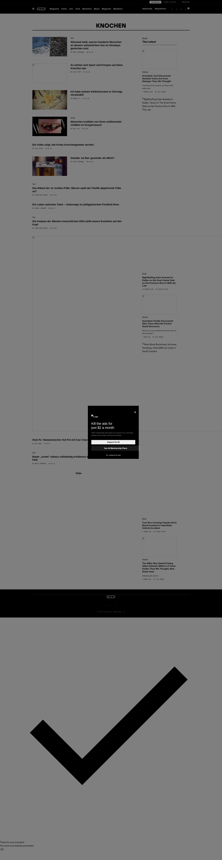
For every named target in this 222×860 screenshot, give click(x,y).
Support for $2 (113, 442)
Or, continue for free (113, 455)
